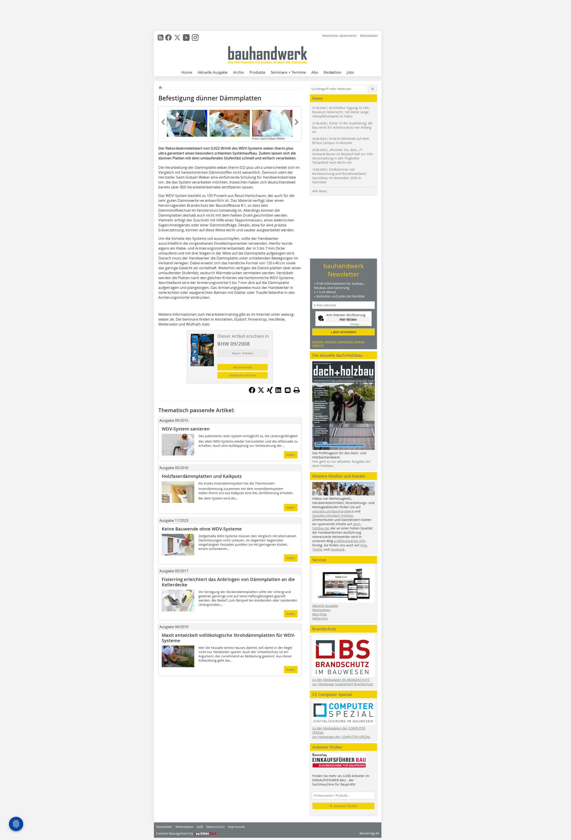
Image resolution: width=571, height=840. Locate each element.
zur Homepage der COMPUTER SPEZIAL (341, 737)
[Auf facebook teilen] (252, 392)
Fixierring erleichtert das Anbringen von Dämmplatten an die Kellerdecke (228, 582)
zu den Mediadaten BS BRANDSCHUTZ (341, 680)
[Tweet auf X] (261, 392)
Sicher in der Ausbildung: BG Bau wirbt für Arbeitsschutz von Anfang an (342, 127)
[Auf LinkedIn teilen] (278, 392)
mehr (290, 454)
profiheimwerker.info (349, 541)
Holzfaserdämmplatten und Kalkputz (202, 476)
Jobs (350, 72)
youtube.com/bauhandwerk (333, 511)
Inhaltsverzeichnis (242, 375)
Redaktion (332, 72)
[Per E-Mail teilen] (287, 390)
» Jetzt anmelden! (343, 332)
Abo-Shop (319, 614)
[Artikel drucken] (296, 390)
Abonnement (242, 367)
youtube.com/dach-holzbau (332, 515)
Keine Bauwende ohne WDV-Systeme (202, 529)
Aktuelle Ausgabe (213, 72)
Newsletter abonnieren (339, 35)
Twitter (317, 549)
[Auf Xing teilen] (269, 392)
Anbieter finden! (345, 806)
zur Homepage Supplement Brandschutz (342, 684)
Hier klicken (348, 319)
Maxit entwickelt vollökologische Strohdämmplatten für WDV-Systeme (228, 638)
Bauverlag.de (369, 833)
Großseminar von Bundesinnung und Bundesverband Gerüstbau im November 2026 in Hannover (339, 175)
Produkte (257, 72)
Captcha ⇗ (360, 324)
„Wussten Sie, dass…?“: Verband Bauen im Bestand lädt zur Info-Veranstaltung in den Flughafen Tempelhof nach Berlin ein (343, 156)
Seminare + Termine (288, 72)
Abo (314, 72)
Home (186, 72)
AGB (200, 827)
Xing (363, 545)
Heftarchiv (320, 618)
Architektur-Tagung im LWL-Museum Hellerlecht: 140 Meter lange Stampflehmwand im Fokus (341, 112)
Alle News (319, 191)
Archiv (238, 72)
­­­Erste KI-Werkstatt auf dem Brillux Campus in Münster (340, 140)
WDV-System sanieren (186, 429)
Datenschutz (215, 827)
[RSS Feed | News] (160, 37)
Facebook (337, 549)
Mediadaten (369, 35)
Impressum (236, 827)
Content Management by (175, 833)
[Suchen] (372, 88)
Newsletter (164, 827)
